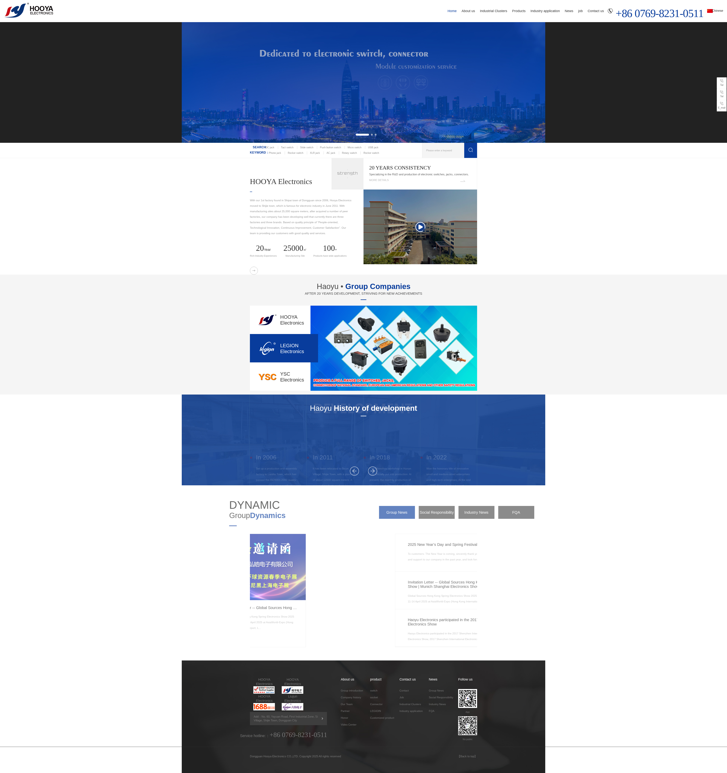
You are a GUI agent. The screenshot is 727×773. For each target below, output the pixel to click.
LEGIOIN (375, 710)
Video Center (348, 724)
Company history (351, 697)
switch (374, 690)
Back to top (467, 756)
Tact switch (287, 147)
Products (519, 11)
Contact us (596, 11)
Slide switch (306, 147)
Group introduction (352, 690)
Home (452, 11)
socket (374, 697)
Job (401, 697)
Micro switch (354, 147)
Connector (376, 704)
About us (468, 11)
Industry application (545, 11)
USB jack (373, 147)
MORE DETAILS (379, 180)
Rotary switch (349, 152)
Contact (404, 690)
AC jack (331, 152)
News (569, 11)
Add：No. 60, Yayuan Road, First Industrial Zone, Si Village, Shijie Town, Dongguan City (286, 718)
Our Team (347, 704)
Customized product (382, 717)
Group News (339, 512)
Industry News (419, 512)
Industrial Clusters (493, 11)
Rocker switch (295, 152)
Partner (345, 710)
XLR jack (315, 152)
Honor (344, 717)
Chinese (717, 10)
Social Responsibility (380, 512)
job (580, 11)
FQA (459, 512)
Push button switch (330, 147)
